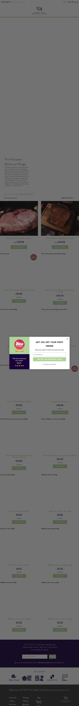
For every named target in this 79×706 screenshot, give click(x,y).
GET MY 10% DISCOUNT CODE (49, 359)
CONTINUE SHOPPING (49, 364)
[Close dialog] (67, 338)
